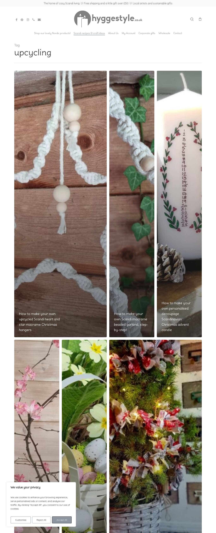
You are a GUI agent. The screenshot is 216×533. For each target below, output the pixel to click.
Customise (20, 519)
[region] (41, 504)
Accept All (62, 519)
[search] (192, 19)
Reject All (41, 519)
